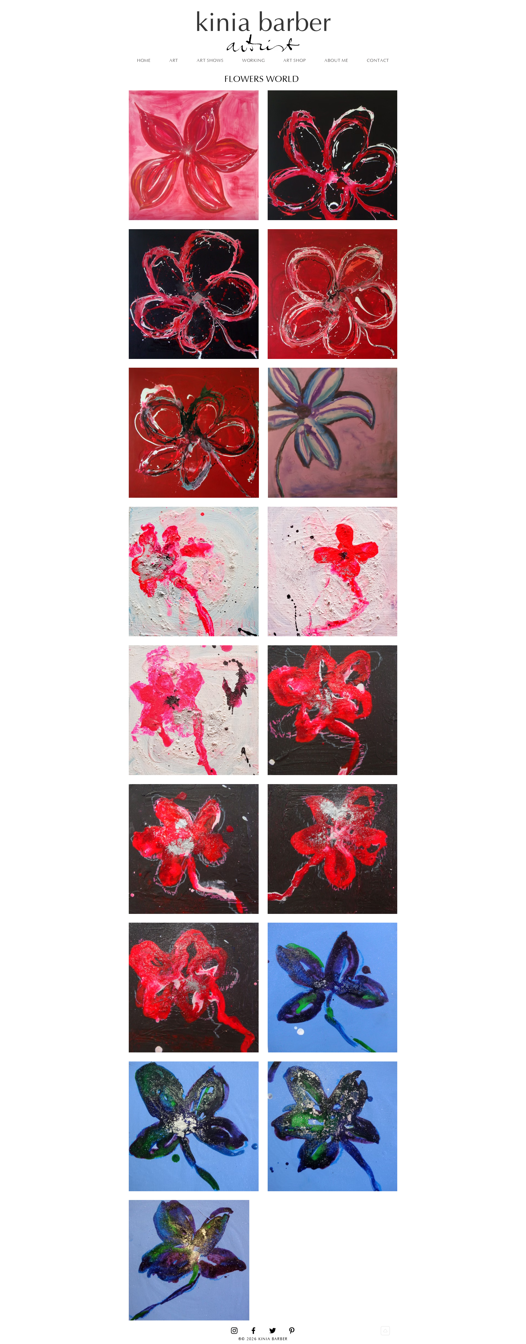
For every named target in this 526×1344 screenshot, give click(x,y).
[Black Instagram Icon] (234, 1330)
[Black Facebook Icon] (253, 1330)
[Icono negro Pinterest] (291, 1330)
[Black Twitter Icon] (272, 1330)
